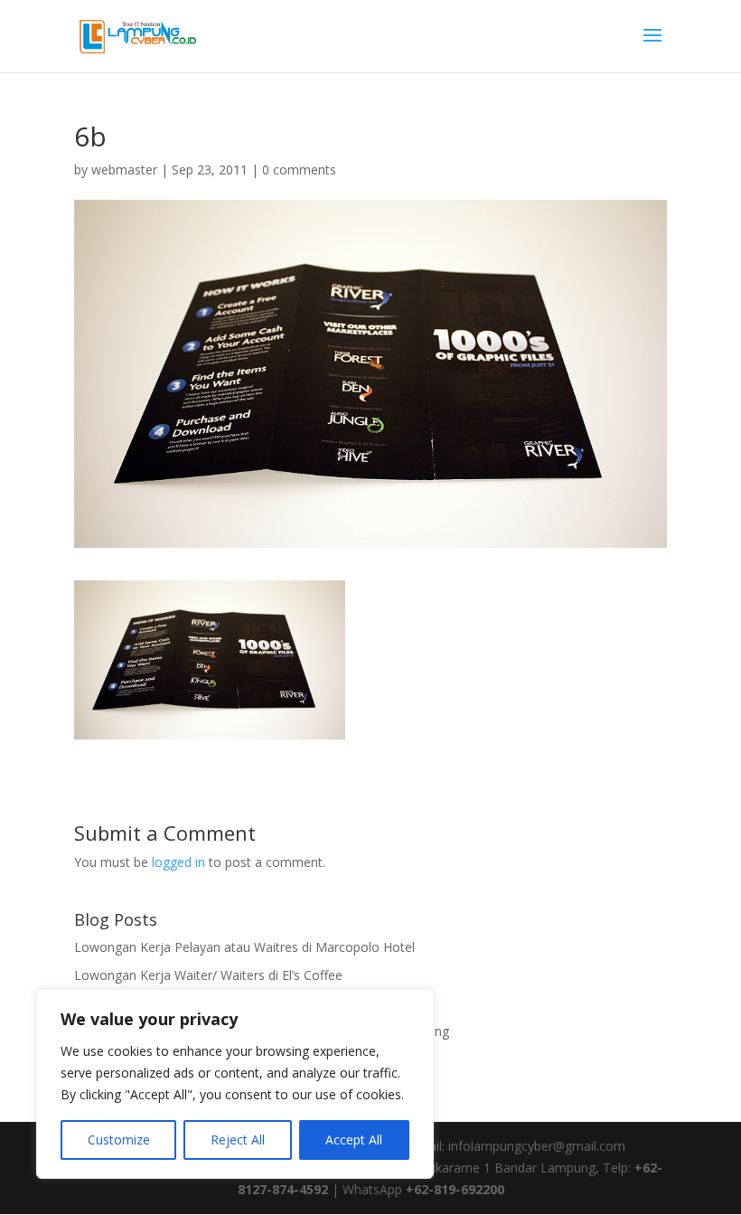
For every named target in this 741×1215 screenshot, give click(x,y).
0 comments (299, 169)
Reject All (238, 1139)
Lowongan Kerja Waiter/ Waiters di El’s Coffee (208, 975)
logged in (178, 862)
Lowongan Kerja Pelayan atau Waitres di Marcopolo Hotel (244, 947)
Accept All (353, 1139)
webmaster (124, 169)
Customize (119, 1139)
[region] (235, 1084)
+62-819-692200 (455, 1189)
